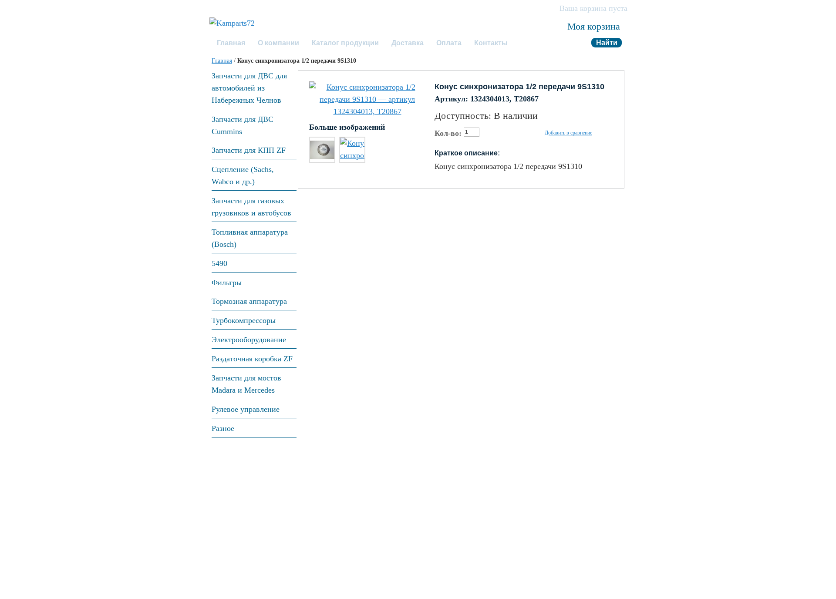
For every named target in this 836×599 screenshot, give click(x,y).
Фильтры (227, 282)
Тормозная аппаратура (249, 301)
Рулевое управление (246, 409)
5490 (219, 263)
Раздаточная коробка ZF (252, 358)
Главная (222, 60)
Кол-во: (448, 133)
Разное (223, 428)
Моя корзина (593, 26)
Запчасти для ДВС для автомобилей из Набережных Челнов (249, 87)
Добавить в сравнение (568, 133)
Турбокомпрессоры (244, 320)
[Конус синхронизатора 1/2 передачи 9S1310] (367, 99)
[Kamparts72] (232, 23)
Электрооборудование (249, 339)
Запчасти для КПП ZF (249, 150)
